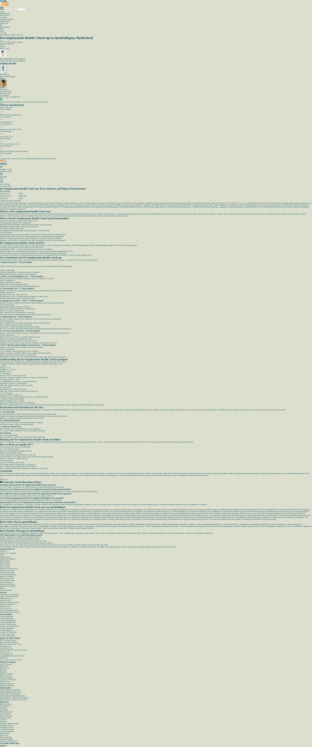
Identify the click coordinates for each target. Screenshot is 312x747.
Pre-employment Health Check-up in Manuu (225, 519)
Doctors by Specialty (7, 604)
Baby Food (4, 735)
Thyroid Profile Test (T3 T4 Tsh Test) (13, 650)
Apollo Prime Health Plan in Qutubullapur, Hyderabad (19, 533)
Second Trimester (6, 716)
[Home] (4, 5)
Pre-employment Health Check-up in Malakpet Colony (88, 519)
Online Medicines (6, 598)
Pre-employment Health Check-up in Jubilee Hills (50, 519)
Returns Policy (5, 561)
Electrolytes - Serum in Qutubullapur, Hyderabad (188, 526)
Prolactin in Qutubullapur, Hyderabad (81, 528)
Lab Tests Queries (6, 590)
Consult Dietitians (6, 630)
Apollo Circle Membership (9, 596)
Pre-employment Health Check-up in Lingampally (257, 509)
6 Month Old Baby (6, 739)
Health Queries (5, 557)
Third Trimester (5, 718)
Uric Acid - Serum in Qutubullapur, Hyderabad (153, 526)
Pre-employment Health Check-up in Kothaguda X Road (282, 513)
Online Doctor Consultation (9, 594)
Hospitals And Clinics (7, 584)
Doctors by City (5, 606)
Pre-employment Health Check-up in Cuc (194, 519)
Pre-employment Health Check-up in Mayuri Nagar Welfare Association (125, 513)
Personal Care (5, 668)
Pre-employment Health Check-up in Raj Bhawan (125, 519)
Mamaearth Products (7, 686)
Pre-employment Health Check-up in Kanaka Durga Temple (41, 513)
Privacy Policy (5, 565)
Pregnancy (3, 708)
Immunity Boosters (6, 678)
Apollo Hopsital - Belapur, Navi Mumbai (14, 698)
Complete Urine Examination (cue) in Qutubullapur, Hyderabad (99, 524)
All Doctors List (5, 608)
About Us (3, 551)
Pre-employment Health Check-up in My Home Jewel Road (88, 511)
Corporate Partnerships (8, 574)
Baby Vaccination (6, 737)
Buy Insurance (5, 28)
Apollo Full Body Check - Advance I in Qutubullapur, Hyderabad (190, 533)
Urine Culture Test (6, 654)
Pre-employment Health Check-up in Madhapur (292, 509)
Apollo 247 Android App (8, 569)
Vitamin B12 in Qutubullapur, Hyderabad (14, 528)
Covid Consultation (6, 616)
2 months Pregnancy (7, 731)
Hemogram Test (5, 646)
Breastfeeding (4, 733)
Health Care (4, 666)
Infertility (3, 722)
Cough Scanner (5, 600)
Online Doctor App (6, 578)
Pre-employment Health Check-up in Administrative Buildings (66, 517)
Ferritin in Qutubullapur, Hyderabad (298, 526)
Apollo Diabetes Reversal (8, 610)
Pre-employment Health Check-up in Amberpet (106, 517)
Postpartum (4, 710)
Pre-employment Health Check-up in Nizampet (126, 511)
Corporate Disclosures (7, 573)
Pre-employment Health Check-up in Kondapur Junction (89, 509)
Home (2, 31)
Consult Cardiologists (7, 628)
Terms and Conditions (7, 559)
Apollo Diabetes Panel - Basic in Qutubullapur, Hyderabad (146, 533)
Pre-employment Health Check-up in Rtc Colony (245, 513)
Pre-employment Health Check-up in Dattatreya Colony (215, 517)
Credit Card (4, 24)
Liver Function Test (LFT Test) (11, 660)
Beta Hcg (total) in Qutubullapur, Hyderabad (120, 526)
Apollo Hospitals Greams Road (10, 692)
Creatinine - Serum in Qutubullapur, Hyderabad (204, 524)
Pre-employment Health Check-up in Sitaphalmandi (161, 519)
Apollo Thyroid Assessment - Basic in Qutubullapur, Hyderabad (61, 533)
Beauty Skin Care (6, 676)
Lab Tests (3, 17)
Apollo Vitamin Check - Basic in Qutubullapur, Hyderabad (104, 533)
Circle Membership (6, 19)
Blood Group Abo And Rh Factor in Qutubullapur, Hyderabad (263, 526)
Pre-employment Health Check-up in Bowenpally (259, 519)
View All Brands (5, 664)
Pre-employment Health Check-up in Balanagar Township (264, 515)
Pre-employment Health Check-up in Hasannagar (287, 517)
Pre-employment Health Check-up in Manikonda (17, 511)
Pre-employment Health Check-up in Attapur (139, 517)
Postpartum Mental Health (9, 723)
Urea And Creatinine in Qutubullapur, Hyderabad (223, 526)
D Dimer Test (4, 652)
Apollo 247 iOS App (7, 571)
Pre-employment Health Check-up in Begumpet (52, 509)
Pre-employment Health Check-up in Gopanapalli (274, 511)
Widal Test (3, 658)
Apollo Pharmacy (6, 582)
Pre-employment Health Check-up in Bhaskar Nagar (190, 515)
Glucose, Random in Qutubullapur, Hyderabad (171, 524)
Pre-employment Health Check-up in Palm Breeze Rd (169, 513)
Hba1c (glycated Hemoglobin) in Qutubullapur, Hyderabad (20, 524)
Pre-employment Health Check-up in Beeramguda (17, 509)
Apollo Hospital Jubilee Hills (10, 690)
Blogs (2, 588)
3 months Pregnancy (7, 729)
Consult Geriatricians (7, 634)
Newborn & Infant (6, 712)
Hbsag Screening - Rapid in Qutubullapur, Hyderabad (48, 528)
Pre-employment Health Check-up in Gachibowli (238, 511)
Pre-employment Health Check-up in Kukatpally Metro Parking (217, 509)
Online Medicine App (7, 580)
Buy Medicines (5, 13)
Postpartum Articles (7, 727)
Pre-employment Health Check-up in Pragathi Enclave (208, 513)
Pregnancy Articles (6, 725)
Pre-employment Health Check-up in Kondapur (126, 509)
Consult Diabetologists (7, 636)
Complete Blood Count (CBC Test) (12, 656)
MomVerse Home (6, 704)
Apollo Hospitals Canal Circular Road (13, 700)
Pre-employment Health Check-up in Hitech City (154, 515)
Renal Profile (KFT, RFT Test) (10, 644)
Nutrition (3, 672)
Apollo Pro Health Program (9, 602)
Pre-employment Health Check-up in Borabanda (84, 515)
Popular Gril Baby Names (9, 741)
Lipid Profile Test (6, 648)
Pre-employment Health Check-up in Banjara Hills (49, 515)
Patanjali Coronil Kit (7, 684)
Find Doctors (4, 15)
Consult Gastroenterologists (9, 626)
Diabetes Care (5, 682)
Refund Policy (5, 563)
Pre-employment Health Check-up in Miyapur (51, 511)
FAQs (2, 555)
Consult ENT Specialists (8, 632)
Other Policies (5, 567)
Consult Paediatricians (7, 622)
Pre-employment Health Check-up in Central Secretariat (175, 517)
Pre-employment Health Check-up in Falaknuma (252, 517)
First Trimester (5, 714)
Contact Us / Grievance (8, 553)
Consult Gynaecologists (8, 624)
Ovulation (3, 720)
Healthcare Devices (6, 674)
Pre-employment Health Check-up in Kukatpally (119, 515)
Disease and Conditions (8, 586)
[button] (156, 485)
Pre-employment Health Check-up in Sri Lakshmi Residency (165, 511)
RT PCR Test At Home (8, 640)
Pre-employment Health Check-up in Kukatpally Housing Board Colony (169, 509)
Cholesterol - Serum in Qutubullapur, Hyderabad (59, 524)
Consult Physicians (6, 618)
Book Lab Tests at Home (8, 642)
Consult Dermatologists (8, 620)
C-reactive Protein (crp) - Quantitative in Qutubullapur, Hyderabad (245, 524)
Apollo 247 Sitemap (7, 576)
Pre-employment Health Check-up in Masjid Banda (81, 513)
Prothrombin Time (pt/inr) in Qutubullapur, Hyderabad (38, 526)
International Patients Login (9, 612)
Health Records (5, 21)
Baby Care (3, 670)
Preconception (5, 706)
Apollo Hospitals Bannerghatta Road (12, 696)
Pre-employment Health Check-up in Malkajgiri (203, 511)
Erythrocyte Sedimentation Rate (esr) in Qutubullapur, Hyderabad (81, 526)
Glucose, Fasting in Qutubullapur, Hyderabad (137, 524)
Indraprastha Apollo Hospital (10, 694)
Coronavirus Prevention (8, 680)
